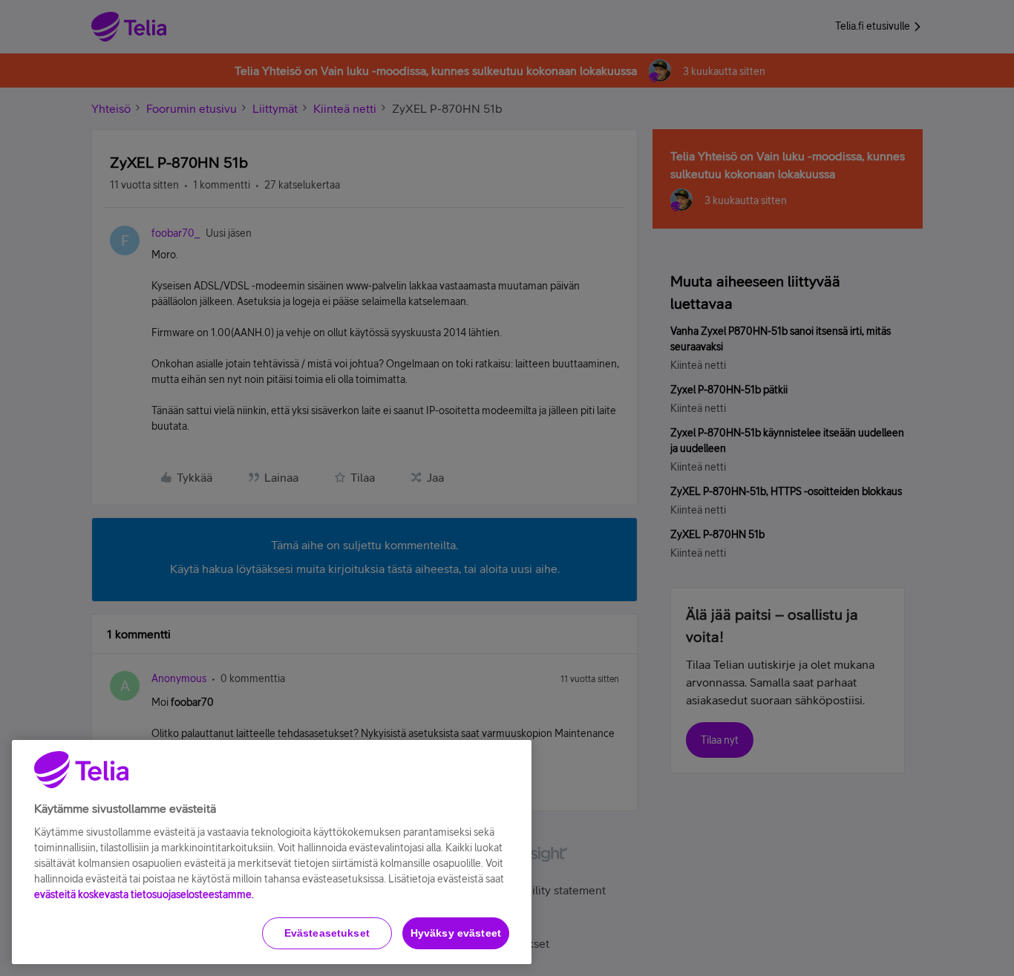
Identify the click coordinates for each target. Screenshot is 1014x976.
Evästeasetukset (327, 933)
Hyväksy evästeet (455, 933)
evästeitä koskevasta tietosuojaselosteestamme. (144, 894)
